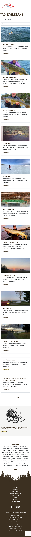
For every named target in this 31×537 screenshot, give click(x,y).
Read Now (4, 431)
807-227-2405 (17, 528)
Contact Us (15, 495)
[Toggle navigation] (27, 5)
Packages (15, 491)
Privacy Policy (15, 515)
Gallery (15, 499)
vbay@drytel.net (17, 530)
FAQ (15, 497)
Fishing (15, 488)
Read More (6, 53)
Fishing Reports (15, 493)
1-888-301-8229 (18, 526)
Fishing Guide (15, 501)
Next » (18, 397)
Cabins (15, 489)
